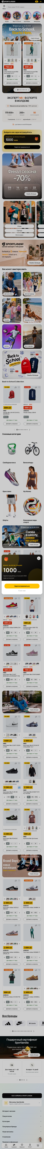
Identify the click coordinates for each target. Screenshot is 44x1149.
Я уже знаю (22, 590)
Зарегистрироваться (22, 586)
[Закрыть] (39, 558)
